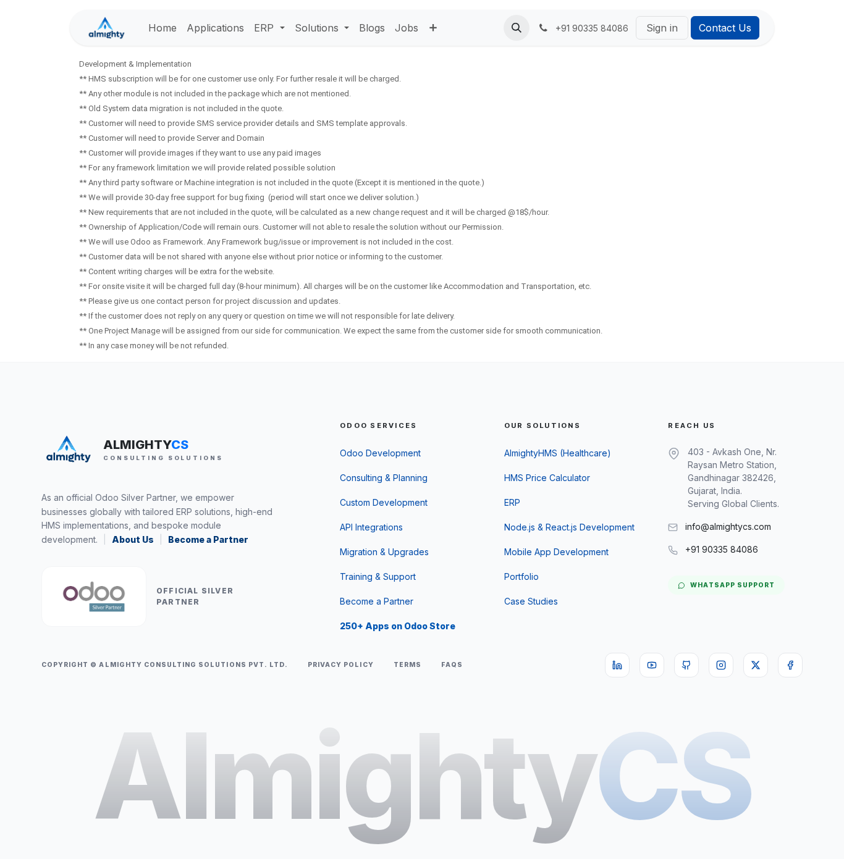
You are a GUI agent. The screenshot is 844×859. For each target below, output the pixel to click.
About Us (133, 539)
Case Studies (531, 601)
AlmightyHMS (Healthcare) (557, 453)
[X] (755, 665)
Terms (407, 665)
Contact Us (725, 28)
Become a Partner (208, 539)
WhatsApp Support (732, 585)
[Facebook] (790, 665)
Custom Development (384, 502)
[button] (517, 28)
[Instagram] (721, 665)
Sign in (662, 28)
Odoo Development (380, 453)
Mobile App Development (556, 552)
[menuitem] (162, 27)
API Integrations (371, 527)
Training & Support (378, 576)
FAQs (452, 665)
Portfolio (521, 576)
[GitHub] (686, 665)
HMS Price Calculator (547, 477)
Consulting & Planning (384, 477)
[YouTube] (651, 665)
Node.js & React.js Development (569, 527)
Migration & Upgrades (384, 552)
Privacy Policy (341, 665)
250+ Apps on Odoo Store (397, 626)
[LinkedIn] (617, 665)
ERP (512, 502)
